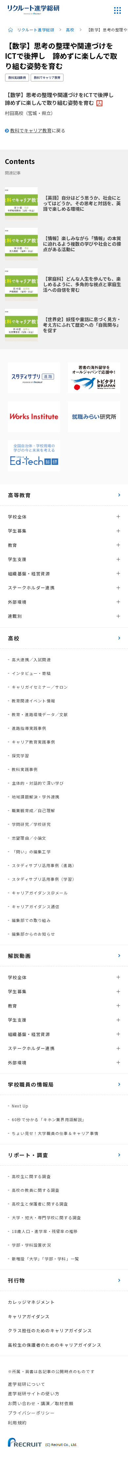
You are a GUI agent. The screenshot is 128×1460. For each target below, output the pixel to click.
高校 (70, 29)
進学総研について (26, 1384)
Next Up (20, 1105)
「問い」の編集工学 (31, 851)
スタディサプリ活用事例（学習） (44, 879)
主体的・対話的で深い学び (38, 783)
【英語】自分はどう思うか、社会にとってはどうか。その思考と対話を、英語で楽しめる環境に (82, 203)
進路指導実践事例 (29, 728)
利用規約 (17, 1422)
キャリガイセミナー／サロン (40, 687)
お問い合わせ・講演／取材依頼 (41, 1403)
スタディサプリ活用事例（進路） (44, 865)
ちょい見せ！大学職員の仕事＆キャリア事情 (55, 1133)
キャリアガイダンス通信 (35, 906)
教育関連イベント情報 (33, 700)
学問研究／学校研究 (31, 824)
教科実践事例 (17, 77)
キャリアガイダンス (29, 1316)
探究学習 (20, 755)
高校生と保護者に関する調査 (40, 1203)
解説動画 (19, 956)
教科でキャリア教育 (47, 77)
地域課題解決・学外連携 (35, 796)
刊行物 (16, 1280)
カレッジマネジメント (31, 1302)
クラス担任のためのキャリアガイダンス (50, 1330)
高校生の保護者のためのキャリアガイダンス (54, 1345)
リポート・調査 (28, 1155)
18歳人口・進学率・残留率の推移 (45, 1231)
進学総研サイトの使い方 (33, 1393)
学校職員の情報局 (31, 1084)
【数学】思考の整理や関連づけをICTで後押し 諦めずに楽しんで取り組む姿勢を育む (62, 99)
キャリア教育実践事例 (33, 742)
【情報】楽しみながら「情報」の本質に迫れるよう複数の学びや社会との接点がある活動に (82, 244)
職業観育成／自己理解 (33, 810)
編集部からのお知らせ (33, 934)
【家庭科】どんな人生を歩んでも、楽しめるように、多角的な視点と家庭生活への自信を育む (82, 284)
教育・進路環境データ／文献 (40, 714)
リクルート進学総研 (35, 29)
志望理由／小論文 (29, 838)
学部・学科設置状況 (31, 1245)
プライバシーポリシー (31, 1413)
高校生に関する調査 (31, 1176)
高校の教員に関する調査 (35, 1190)
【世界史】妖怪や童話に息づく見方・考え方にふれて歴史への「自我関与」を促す (82, 325)
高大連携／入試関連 (31, 659)
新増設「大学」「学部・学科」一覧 (45, 1258)
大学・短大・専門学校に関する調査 (46, 1217)
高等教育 (19, 495)
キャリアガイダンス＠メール (40, 892)
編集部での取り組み (31, 920)
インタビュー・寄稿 (31, 673)
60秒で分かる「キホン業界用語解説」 (49, 1119)
